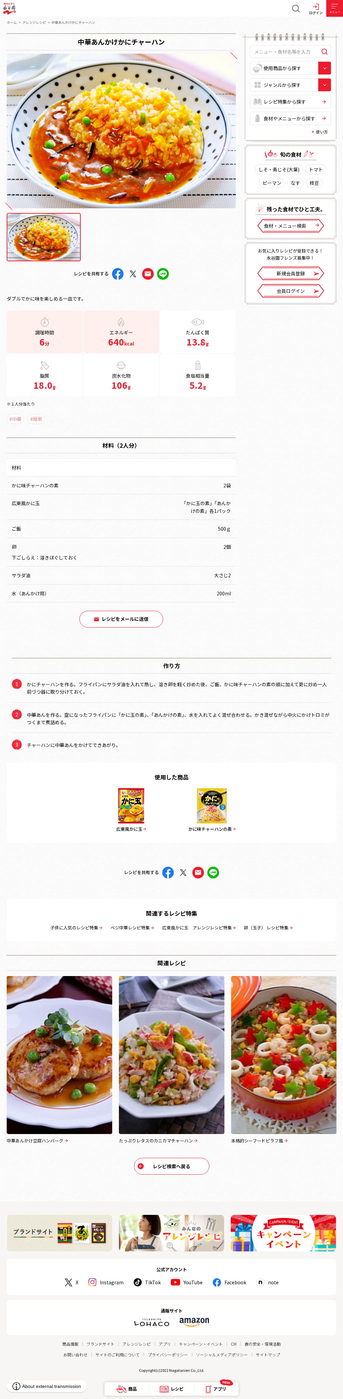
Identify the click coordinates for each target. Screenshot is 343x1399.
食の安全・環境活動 (263, 1344)
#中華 (15, 419)
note (273, 1282)
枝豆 (314, 182)
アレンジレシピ (34, 22)
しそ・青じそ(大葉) (279, 169)
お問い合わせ (75, 1354)
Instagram (112, 1282)
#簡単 (36, 419)
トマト (316, 169)
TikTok (153, 1282)
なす (295, 182)
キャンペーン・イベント (201, 1344)
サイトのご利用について (117, 1354)
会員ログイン (291, 290)
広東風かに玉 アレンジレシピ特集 (197, 927)
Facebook (235, 1282)
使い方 (322, 131)
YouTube (193, 1282)
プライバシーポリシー (168, 1354)
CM (233, 1344)
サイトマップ (268, 1354)
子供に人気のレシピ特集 (74, 927)
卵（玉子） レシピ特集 (266, 927)
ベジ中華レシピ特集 (130, 927)
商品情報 (70, 1344)
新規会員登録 (291, 273)
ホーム (12, 22)
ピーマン (272, 182)
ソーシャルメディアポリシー (222, 1354)
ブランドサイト (100, 1344)
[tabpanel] (121, 131)
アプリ (165, 1344)
